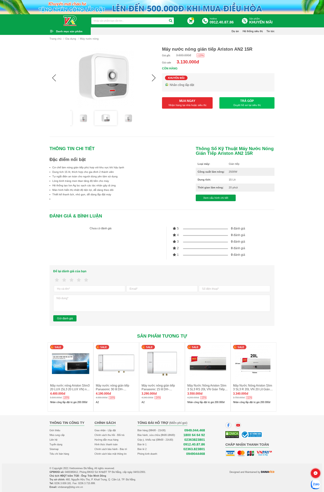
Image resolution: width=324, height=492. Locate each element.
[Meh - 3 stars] (71, 280)
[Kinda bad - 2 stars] (64, 280)
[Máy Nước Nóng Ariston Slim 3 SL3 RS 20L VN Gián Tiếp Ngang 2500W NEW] (207, 363)
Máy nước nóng (89, 38)
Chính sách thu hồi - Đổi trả (109, 435)
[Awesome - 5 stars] (86, 280)
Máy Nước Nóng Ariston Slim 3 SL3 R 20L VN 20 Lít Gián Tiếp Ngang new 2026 (252, 389)
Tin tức (270, 31)
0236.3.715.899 (86, 483)
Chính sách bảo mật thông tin (110, 453)
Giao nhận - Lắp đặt (105, 430)
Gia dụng (70, 38)
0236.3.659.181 (62, 483)
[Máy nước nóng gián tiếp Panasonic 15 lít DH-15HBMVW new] (162, 363)
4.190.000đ (103, 393)
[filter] (170, 20)
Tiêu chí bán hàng (59, 453)
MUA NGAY (187, 103)
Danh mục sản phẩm (69, 31)
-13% (200, 55)
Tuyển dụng (56, 444)
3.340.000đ (240, 393)
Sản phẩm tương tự (162, 336)
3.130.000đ (188, 61)
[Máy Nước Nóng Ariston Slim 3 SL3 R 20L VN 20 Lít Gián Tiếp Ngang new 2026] (253, 363)
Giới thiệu (55, 430)
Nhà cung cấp (57, 435)
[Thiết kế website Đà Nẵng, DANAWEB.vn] (267, 472)
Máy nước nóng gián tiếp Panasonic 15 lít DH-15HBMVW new (158, 389)
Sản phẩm (261, 20)
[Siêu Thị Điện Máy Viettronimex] (70, 20)
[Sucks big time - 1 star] (57, 280)
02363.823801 (194, 449)
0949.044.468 (194, 430)
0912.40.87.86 (194, 444)
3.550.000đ (194, 393)
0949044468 (195, 453)
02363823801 (194, 439)
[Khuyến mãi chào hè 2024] (162, 6)
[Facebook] (228, 425)
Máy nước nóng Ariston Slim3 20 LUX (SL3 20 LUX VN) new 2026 (70, 389)
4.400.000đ (57, 393)
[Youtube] (238, 425)
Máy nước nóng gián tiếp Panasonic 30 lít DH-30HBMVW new (112, 389)
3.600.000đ (183, 55)
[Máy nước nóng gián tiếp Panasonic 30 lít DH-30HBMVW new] (116, 363)
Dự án (235, 31)
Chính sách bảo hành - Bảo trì (110, 449)
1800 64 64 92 (194, 435)
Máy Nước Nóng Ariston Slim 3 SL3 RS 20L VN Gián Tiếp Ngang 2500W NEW (206, 389)
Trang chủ (56, 38)
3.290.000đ (149, 393)
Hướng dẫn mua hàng (106, 439)
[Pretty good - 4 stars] (78, 280)
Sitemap (54, 449)
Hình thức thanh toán (106, 444)
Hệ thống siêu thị (253, 31)
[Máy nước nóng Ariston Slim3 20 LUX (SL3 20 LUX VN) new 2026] (70, 363)
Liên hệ (53, 439)
